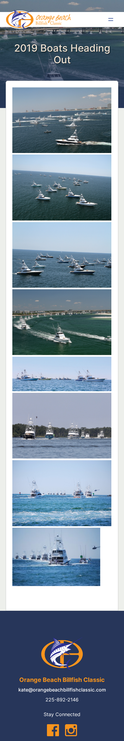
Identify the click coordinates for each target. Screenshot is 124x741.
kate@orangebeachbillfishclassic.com (62, 690)
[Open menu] (110, 19)
